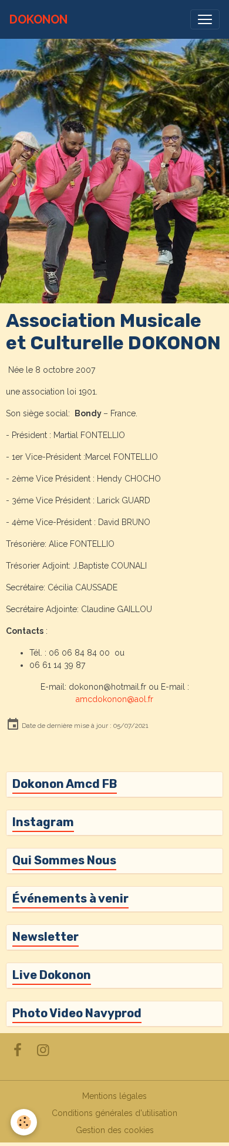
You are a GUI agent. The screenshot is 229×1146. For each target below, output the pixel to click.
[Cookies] (24, 1122)
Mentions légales (114, 1096)
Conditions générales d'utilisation (114, 1113)
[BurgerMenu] (205, 19)
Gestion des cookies (115, 1130)
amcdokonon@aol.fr (114, 699)
